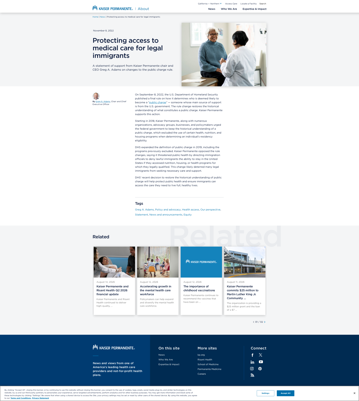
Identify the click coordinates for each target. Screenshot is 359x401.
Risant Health (205, 359)
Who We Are (165, 359)
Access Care (231, 4)
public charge (157, 102)
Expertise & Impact (168, 364)
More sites (207, 348)
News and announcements (165, 214)
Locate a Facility (249, 4)
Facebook (252, 355)
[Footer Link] (260, 355)
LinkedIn (252, 362)
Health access (190, 209)
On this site (169, 348)
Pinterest (260, 368)
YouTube (261, 362)
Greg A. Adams (103, 101)
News (161, 355)
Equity (188, 214)
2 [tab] (262, 322)
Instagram (252, 368)
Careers (202, 374)
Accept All (285, 393)
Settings (265, 393)
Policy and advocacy (168, 209)
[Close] (354, 393)
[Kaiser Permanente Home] (114, 348)
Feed (252, 375)
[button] (210, 3)
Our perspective (210, 209)
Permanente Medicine (209, 369)
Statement (141, 214)
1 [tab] (257, 322)
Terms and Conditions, (21, 398)
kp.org (201, 355)
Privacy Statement (40, 398)
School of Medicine (208, 364)
